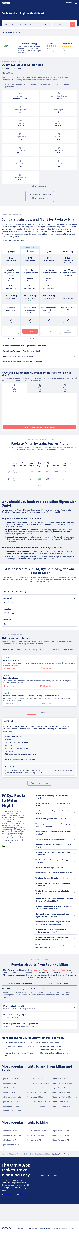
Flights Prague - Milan (60, 1131)
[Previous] (8, 464)
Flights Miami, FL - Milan (11, 1101)
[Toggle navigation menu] (76, 3)
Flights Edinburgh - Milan (11, 1111)
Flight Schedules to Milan (40, 1154)
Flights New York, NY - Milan (37, 1078)
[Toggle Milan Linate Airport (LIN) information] (74, 1007)
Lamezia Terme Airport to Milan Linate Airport (48, 970)
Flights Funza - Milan (35, 1097)
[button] (47, 24)
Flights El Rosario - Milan (61, 1092)
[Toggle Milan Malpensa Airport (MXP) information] (74, 1016)
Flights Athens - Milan (35, 1140)
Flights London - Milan (10, 1078)
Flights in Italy (22, 1154)
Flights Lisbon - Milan (60, 1101)
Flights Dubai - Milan (9, 1092)
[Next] (70, 464)
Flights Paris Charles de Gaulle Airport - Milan (44, 1101)
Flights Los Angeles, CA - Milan (38, 1083)
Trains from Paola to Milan (50, 1049)
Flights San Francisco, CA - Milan (64, 1106)
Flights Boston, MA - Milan (37, 1092)
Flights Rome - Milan (60, 1088)
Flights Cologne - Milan (10, 1144)
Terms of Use (32, 1229)
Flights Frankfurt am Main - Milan (65, 1097)
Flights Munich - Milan (10, 1106)
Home (4, 1154)
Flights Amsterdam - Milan (12, 1097)
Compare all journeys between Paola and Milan (18, 1054)
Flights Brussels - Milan (36, 1106)
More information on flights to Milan (54, 1053)
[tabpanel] (39, 412)
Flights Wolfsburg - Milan (61, 1140)
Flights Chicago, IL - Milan (62, 1083)
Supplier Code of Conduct (64, 1229)
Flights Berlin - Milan (9, 1088)
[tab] (14, 388)
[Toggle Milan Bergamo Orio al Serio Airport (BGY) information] (74, 1025)
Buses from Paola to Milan (50, 1046)
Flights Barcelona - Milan (36, 1088)
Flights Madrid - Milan (10, 1083)
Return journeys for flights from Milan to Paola (18, 1047)
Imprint (20, 1229)
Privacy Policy (45, 1229)
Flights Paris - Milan (59, 1078)
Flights (11, 1154)
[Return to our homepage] (6, 3)
